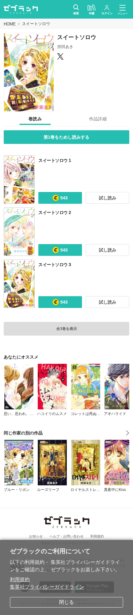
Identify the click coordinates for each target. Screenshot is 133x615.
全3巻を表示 (66, 329)
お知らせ (36, 536)
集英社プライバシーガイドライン (47, 587)
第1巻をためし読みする (66, 137)
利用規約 (20, 579)
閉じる (66, 602)
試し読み (107, 197)
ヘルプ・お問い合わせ (66, 536)
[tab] (35, 119)
